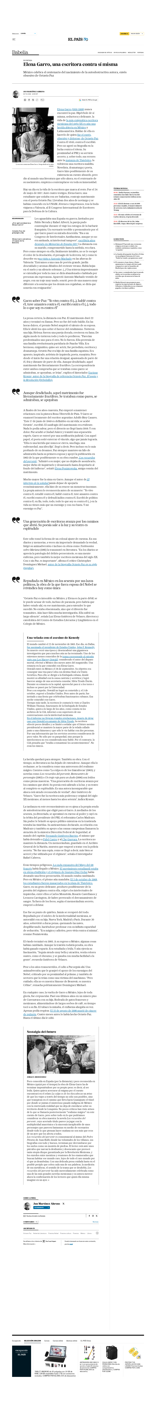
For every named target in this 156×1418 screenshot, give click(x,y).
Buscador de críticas (105, 52)
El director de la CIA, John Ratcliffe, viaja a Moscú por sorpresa (128, 222)
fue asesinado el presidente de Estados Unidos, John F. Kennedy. (61, 647)
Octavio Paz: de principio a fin (18, 232)
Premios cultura (65, 1233)
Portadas (140, 52)
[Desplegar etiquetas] (97, 1233)
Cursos (46, 1341)
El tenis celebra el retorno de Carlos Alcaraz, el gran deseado (127, 216)
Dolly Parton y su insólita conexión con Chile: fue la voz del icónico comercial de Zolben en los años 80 (127, 196)
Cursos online (58, 1341)
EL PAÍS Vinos (86, 1341)
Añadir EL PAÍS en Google (89, 100)
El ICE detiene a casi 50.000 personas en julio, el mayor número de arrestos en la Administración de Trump (128, 207)
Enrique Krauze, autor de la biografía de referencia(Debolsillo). (60, 376)
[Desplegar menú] (14, 39)
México (83, 1233)
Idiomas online (71, 1341)
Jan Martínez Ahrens (33, 92)
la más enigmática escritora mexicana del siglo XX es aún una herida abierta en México (77, 124)
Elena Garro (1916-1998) (70, 109)
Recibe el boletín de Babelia (35, 1216)
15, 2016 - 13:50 (30, 94)
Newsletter (132, 52)
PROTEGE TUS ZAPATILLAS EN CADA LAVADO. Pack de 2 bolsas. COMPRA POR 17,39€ (134, 1365)
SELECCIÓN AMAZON (32, 1341)
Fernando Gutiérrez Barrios (62, 835)
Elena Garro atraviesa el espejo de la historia (21, 241)
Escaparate (16, 1341)
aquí (71, 1244)
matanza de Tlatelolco (78, 160)
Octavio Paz (27, 1233)
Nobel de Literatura (39, 1233)
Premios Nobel (53, 1233)
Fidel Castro (50, 839)
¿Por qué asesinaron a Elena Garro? (21, 224)
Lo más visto (119, 239)
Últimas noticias (121, 188)
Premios (76, 1233)
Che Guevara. (70, 839)
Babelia (20, 52)
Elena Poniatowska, (66, 468)
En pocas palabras (120, 52)
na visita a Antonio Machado (55, 258)
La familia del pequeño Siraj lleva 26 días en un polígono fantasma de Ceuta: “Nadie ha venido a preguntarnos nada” (129, 256)
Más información (29, 1244)
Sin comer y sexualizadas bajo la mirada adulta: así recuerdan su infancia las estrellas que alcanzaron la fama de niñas (129, 275)
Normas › (96, 1222)
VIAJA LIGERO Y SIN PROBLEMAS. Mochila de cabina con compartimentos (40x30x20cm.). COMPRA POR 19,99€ (111, 1366)
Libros (89, 1233)
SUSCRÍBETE (124, 33)
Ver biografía (39, 1207)
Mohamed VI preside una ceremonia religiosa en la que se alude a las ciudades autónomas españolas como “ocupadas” (128, 247)
